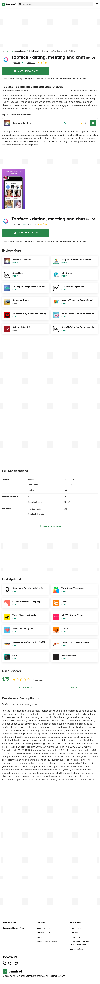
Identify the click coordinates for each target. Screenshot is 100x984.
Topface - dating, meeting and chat (53, 57)
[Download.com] (9, 4)
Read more (94, 90)
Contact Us (40, 937)
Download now (28, 70)
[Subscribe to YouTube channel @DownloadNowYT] (16, 963)
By (15, 63)
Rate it (74, 687)
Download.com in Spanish (46, 942)
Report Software (52, 526)
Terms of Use (75, 933)
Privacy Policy (75, 928)
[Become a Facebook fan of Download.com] (5, 963)
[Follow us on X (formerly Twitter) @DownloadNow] (10, 963)
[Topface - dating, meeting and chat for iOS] (5, 59)
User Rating (31, 63)
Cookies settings (76, 949)
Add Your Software (43, 933)
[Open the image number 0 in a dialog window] (13, 189)
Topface (44, 699)
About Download (43, 928)
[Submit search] (20, 4)
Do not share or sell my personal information (79, 943)
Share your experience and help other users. (67, 78)
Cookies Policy (76, 937)
